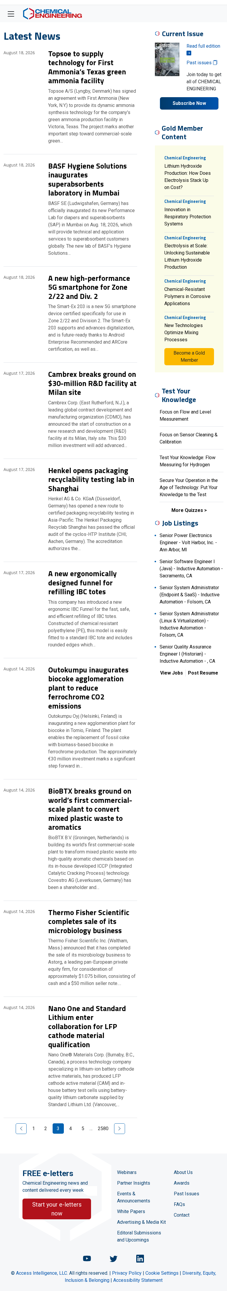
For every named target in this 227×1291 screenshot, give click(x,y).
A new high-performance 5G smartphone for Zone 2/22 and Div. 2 (89, 287)
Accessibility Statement (138, 1280)
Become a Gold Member (189, 356)
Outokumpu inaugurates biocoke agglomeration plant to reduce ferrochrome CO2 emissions (88, 688)
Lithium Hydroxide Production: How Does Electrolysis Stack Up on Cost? (187, 176)
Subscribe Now (189, 103)
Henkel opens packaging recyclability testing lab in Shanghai (91, 479)
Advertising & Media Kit (141, 1222)
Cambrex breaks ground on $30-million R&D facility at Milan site (92, 383)
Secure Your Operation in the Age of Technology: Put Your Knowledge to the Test (189, 487)
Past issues (200, 62)
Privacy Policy (127, 1273)
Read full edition (203, 46)
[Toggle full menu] (11, 14)
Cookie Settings (162, 1273)
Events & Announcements (133, 1197)
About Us (183, 1172)
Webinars (127, 1172)
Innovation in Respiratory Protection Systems (187, 217)
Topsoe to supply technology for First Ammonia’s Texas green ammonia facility (87, 67)
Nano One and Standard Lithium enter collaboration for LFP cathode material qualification (87, 1026)
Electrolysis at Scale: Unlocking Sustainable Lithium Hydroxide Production (187, 256)
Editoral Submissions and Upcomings (139, 1236)
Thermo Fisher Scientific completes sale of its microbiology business (88, 921)
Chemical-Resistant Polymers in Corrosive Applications (187, 296)
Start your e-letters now (57, 1209)
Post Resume (203, 673)
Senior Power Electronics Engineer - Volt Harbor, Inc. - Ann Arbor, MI (188, 542)
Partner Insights (133, 1183)
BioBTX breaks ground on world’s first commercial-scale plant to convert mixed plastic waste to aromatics (90, 809)
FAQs (179, 1204)
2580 (103, 1128)
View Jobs (171, 673)
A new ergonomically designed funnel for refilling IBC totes (82, 582)
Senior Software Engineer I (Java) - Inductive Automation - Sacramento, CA (191, 569)
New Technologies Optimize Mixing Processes (183, 332)
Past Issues (186, 1194)
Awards (181, 1183)
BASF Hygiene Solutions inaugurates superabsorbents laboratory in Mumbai (87, 179)
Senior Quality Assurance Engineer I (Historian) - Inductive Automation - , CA (187, 654)
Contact (181, 1215)
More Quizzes (187, 510)
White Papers (131, 1211)
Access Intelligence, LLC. (42, 1273)
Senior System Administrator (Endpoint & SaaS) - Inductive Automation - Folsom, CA (190, 595)
